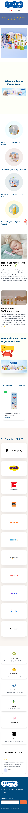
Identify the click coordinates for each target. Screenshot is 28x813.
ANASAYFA (4, 789)
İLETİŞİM (3, 792)
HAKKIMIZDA (19, 789)
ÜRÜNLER (12, 789)
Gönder (23, 802)
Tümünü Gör (22, 385)
